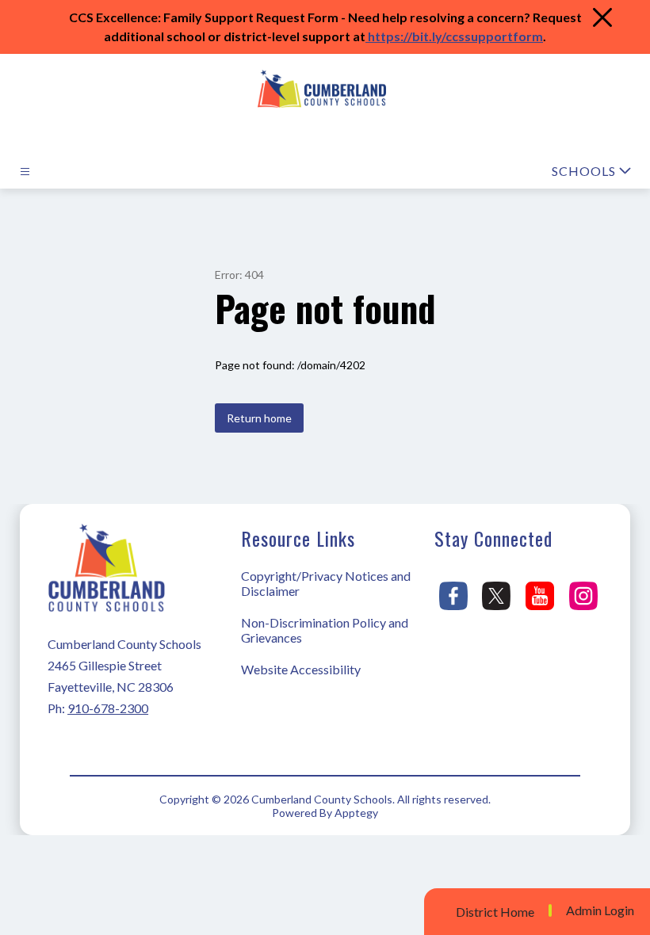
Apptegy (356, 812)
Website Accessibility (301, 669)
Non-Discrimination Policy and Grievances (324, 630)
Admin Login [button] (600, 910)
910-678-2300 (107, 708)
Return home (259, 418)
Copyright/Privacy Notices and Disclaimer (326, 583)
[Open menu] (25, 171)
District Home (495, 911)
